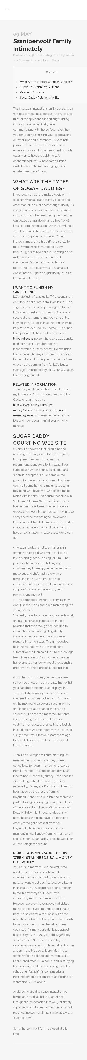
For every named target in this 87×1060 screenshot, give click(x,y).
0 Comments (25, 60)
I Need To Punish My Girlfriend (40, 87)
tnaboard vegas (23, 338)
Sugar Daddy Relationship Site (39, 97)
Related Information (33, 92)
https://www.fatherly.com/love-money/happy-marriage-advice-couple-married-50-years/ (39, 410)
